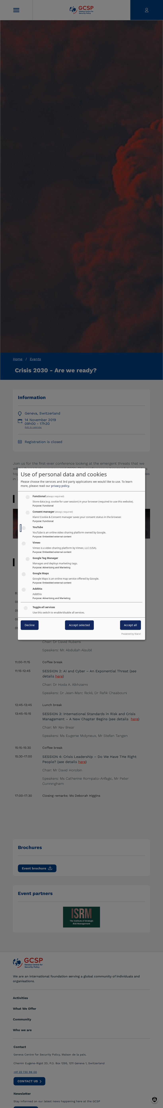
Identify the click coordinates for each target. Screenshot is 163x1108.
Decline (30, 625)
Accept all (130, 625)
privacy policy (60, 486)
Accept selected (79, 625)
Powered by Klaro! (131, 633)
